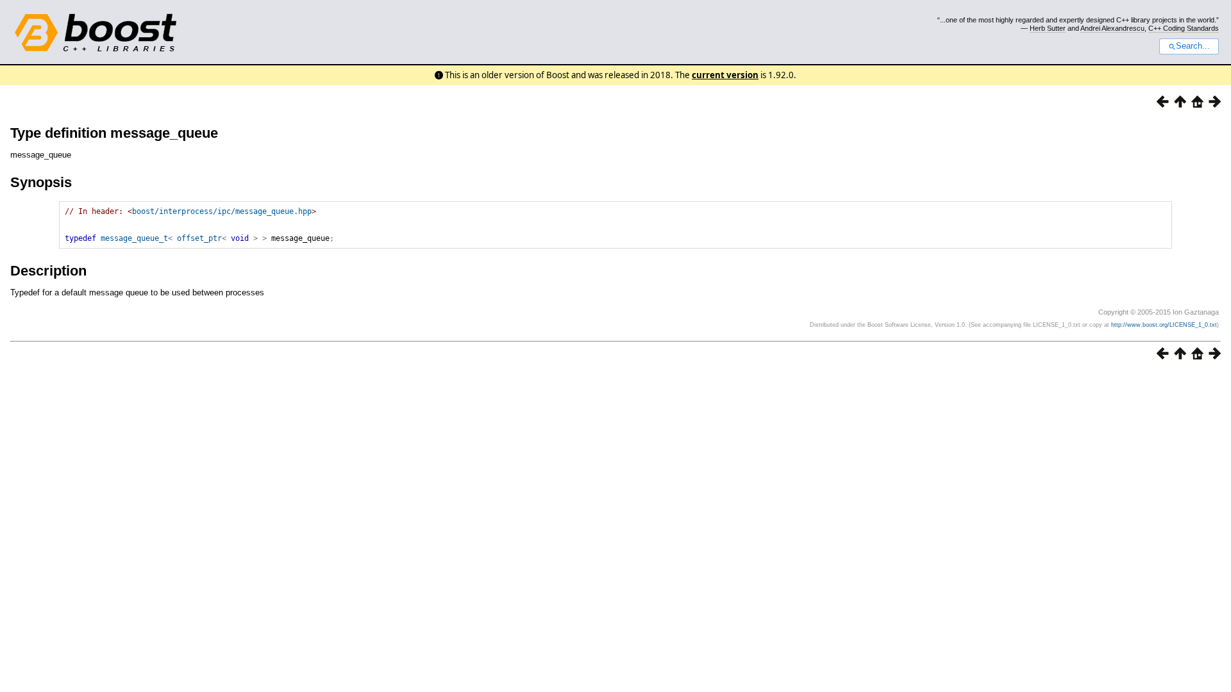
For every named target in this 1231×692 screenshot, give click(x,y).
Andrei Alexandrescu (1112, 28)
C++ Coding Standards (1183, 28)
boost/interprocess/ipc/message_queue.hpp (222, 211)
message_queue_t (134, 238)
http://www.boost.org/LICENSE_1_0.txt (1164, 325)
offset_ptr (199, 238)
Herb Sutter (1048, 28)
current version (725, 75)
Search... (1193, 46)
